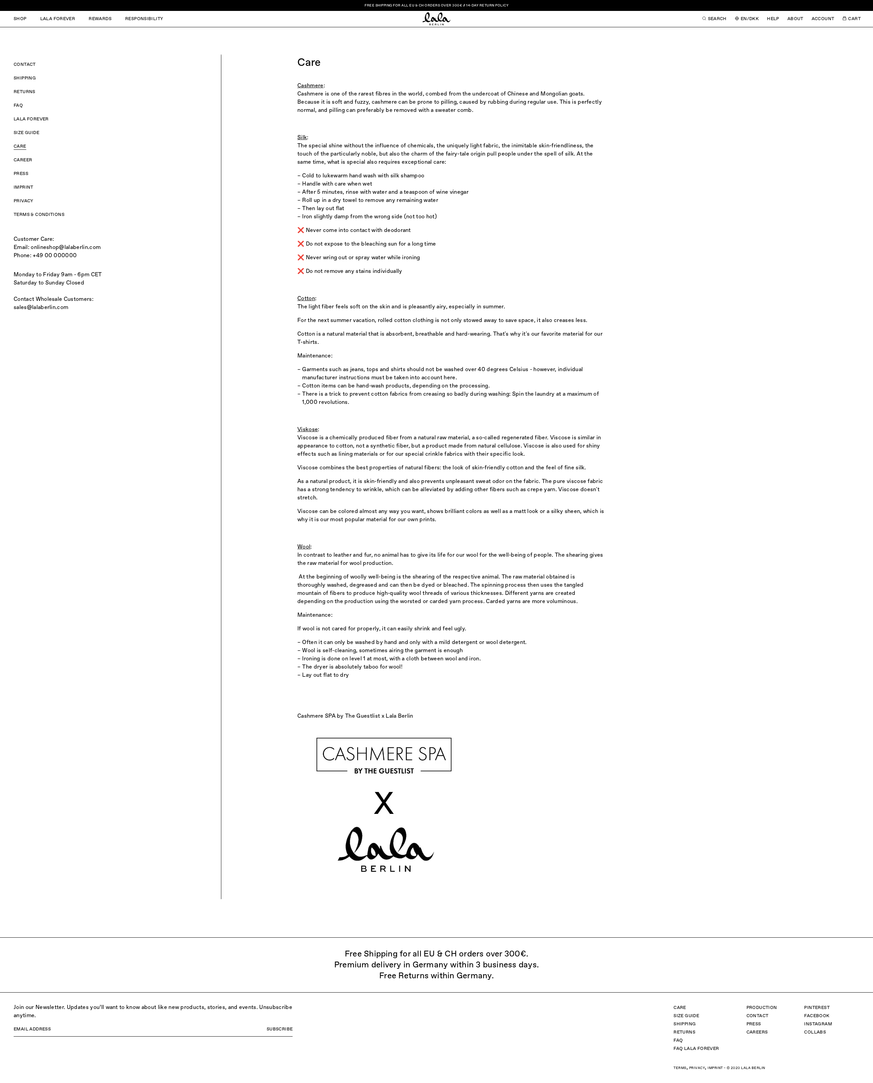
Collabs (815, 1032)
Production (761, 1008)
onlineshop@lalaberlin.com (66, 247)
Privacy (23, 201)
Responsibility (144, 19)
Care (20, 146)
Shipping (25, 78)
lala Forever (57, 19)
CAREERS (757, 1032)
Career (23, 160)
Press (21, 174)
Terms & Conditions (39, 215)
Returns (24, 92)
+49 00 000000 (55, 256)
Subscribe (280, 1029)
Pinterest (817, 1008)
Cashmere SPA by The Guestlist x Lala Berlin (355, 716)
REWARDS (100, 19)
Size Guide (26, 133)
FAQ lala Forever (696, 1049)
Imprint (23, 187)
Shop (20, 19)
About (795, 19)
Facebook (816, 1016)
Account (823, 19)
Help (773, 19)
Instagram (818, 1024)
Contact (25, 64)
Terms (680, 1068)
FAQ (18, 105)
